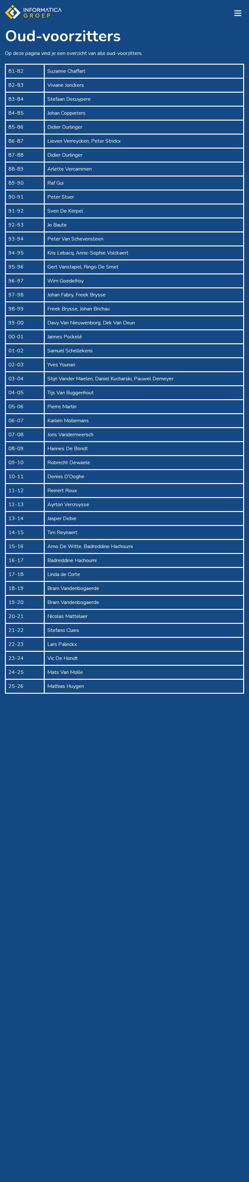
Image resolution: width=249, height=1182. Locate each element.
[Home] (33, 12)
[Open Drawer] (238, 13)
